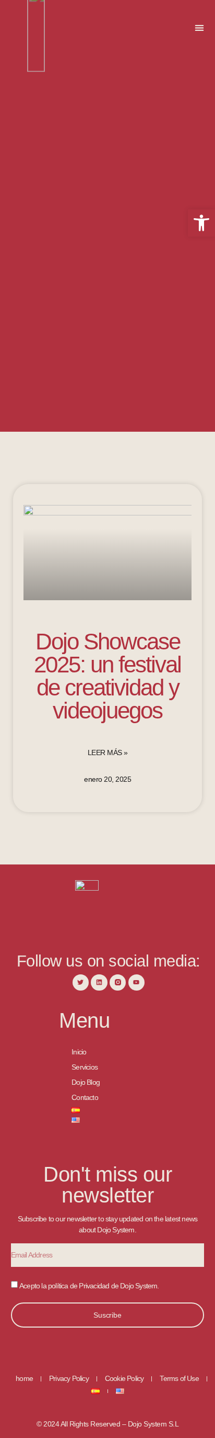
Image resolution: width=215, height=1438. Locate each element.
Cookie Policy (124, 1378)
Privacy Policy (69, 1378)
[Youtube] (136, 982)
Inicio (78, 1052)
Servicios (84, 1067)
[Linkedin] (99, 982)
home (24, 1378)
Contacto (84, 1097)
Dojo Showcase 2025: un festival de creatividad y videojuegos (107, 675)
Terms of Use (179, 1378)
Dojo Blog (85, 1082)
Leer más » (108, 752)
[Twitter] (81, 982)
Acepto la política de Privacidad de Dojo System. (89, 1285)
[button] (200, 27)
